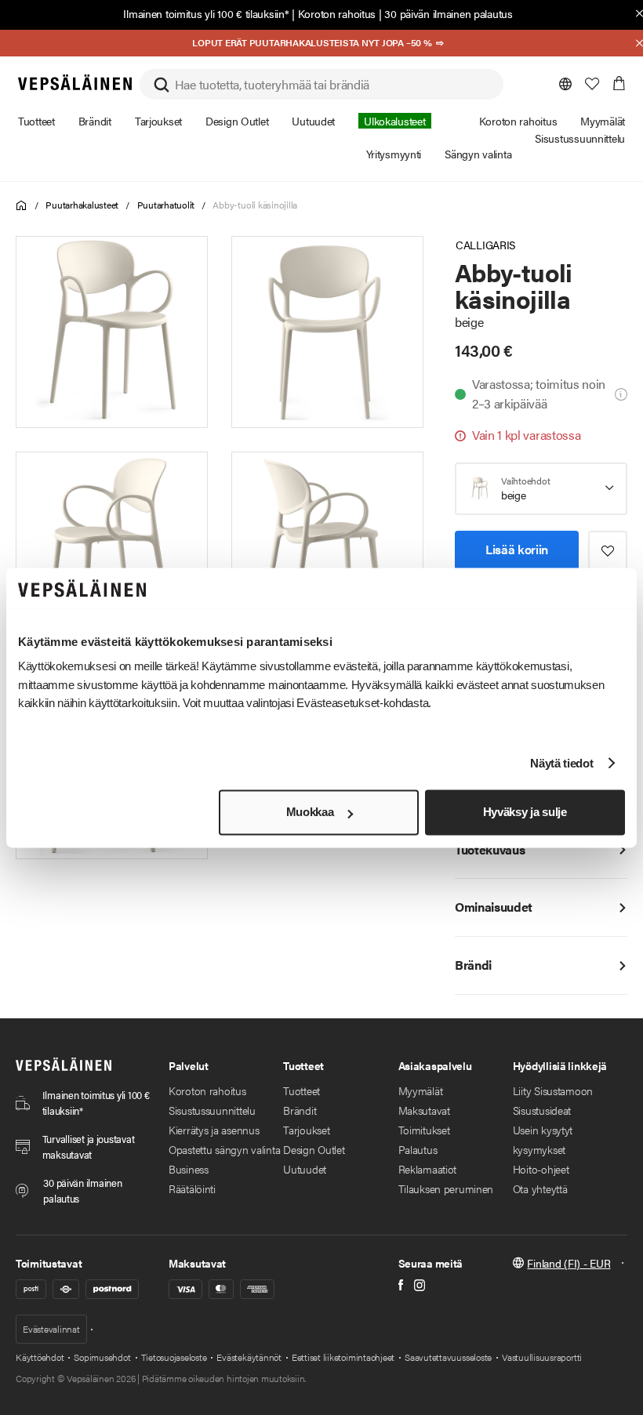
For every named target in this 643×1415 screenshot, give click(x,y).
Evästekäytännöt (248, 1357)
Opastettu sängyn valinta (224, 1149)
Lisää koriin (516, 549)
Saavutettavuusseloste (448, 1357)
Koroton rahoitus (337, 13)
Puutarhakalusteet (81, 205)
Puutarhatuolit (166, 205)
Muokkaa (310, 812)
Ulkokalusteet (394, 121)
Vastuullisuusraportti (542, 1357)
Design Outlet (313, 1149)
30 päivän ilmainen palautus (448, 13)
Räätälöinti (192, 1188)
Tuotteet (301, 1090)
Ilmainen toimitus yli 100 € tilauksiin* (206, 13)
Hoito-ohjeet (541, 1169)
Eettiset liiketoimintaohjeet (343, 1357)
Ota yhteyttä (540, 1188)
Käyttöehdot (40, 1357)
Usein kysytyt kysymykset (542, 1139)
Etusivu (21, 205)
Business (189, 1169)
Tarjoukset (306, 1129)
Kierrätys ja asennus (214, 1129)
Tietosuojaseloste (174, 1357)
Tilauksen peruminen (446, 1188)
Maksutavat (424, 1110)
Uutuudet (304, 1169)
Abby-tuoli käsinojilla (255, 205)
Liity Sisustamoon (553, 1090)
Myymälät (420, 1090)
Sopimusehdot (102, 1357)
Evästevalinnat (51, 1329)
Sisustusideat (542, 1110)
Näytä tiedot (561, 763)
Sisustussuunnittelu (212, 1110)
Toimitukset (424, 1129)
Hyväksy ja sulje (525, 812)
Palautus (418, 1149)
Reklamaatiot (427, 1169)
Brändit (299, 1110)
